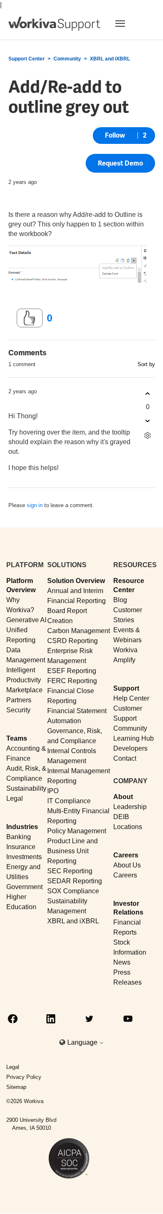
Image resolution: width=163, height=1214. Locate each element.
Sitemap (16, 1087)
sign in (35, 505)
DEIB (121, 816)
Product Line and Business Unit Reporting (72, 851)
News (121, 962)
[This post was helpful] (30, 318)
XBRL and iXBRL (110, 59)
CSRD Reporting (72, 640)
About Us (127, 865)
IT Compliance (69, 800)
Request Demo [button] (120, 163)
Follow (115, 135)
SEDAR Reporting (74, 881)
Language (83, 1042)
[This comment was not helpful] (147, 420)
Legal (14, 798)
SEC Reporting (69, 871)
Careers (125, 855)
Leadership (130, 806)
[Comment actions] (147, 435)
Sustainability (26, 788)
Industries (22, 826)
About (123, 796)
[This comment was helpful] (147, 393)
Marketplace (24, 690)
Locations (127, 826)
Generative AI (26, 619)
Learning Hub (133, 738)
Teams (16, 738)
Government (24, 886)
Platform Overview (21, 585)
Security (18, 710)
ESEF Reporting (71, 670)
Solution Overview (76, 580)
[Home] (54, 24)
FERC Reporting (72, 680)
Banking (18, 836)
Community (67, 59)
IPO (53, 790)
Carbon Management (78, 630)
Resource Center (128, 585)
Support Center (26, 59)
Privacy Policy (23, 1077)
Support (126, 688)
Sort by (146, 364)
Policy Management (76, 830)
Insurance (21, 846)
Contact (124, 758)
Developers (130, 748)
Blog (120, 599)
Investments (24, 856)
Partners (18, 700)
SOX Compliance (73, 891)
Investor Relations (128, 908)
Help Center (131, 698)
